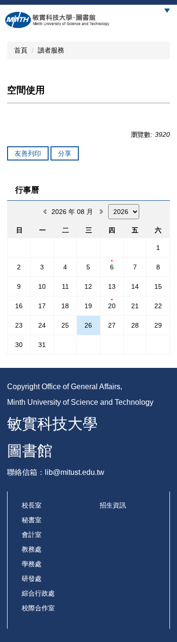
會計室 (32, 534)
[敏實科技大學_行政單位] (57, 19)
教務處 (32, 549)
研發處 (32, 578)
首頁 (20, 50)
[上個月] (44, 211)
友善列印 (28, 153)
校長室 (32, 505)
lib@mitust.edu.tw (74, 472)
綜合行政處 (38, 593)
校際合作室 (38, 608)
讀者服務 (51, 50)
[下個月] (100, 211)
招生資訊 (113, 505)
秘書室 (32, 520)
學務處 (32, 564)
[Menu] (167, 11)
